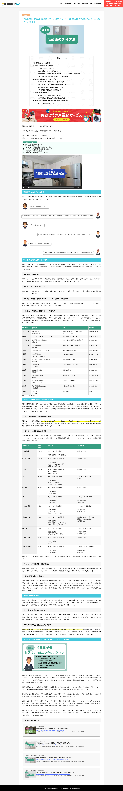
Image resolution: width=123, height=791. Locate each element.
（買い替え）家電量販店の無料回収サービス (52, 84)
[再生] (23, 187)
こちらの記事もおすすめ (46, 103)
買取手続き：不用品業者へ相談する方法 (50, 87)
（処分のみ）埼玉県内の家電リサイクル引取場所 (53, 76)
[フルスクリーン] (80, 187)
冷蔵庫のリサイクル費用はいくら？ (49, 71)
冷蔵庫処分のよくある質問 (41, 63)
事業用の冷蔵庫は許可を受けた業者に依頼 (51, 98)
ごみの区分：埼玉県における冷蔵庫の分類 (51, 82)
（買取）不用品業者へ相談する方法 (49, 90)
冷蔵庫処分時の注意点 (40, 92)
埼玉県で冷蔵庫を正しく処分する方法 (45, 79)
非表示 (63, 58)
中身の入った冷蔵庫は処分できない (49, 95)
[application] (52, 172)
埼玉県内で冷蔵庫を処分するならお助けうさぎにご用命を (50, 100)
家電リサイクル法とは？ (46, 68)
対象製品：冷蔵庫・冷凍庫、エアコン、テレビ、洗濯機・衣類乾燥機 (59, 74)
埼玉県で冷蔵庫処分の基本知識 (43, 65)
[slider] (51, 187)
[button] (52, 172)
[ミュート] (78, 187)
